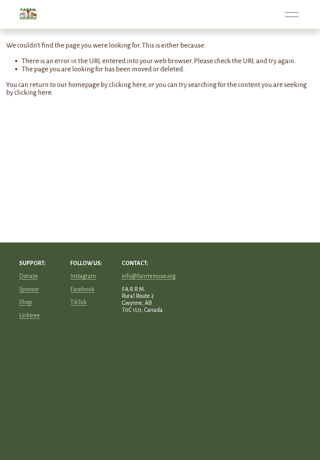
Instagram (83, 276)
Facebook (82, 289)
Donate (28, 276)
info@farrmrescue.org (149, 276)
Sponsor (29, 289)
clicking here (127, 84)
